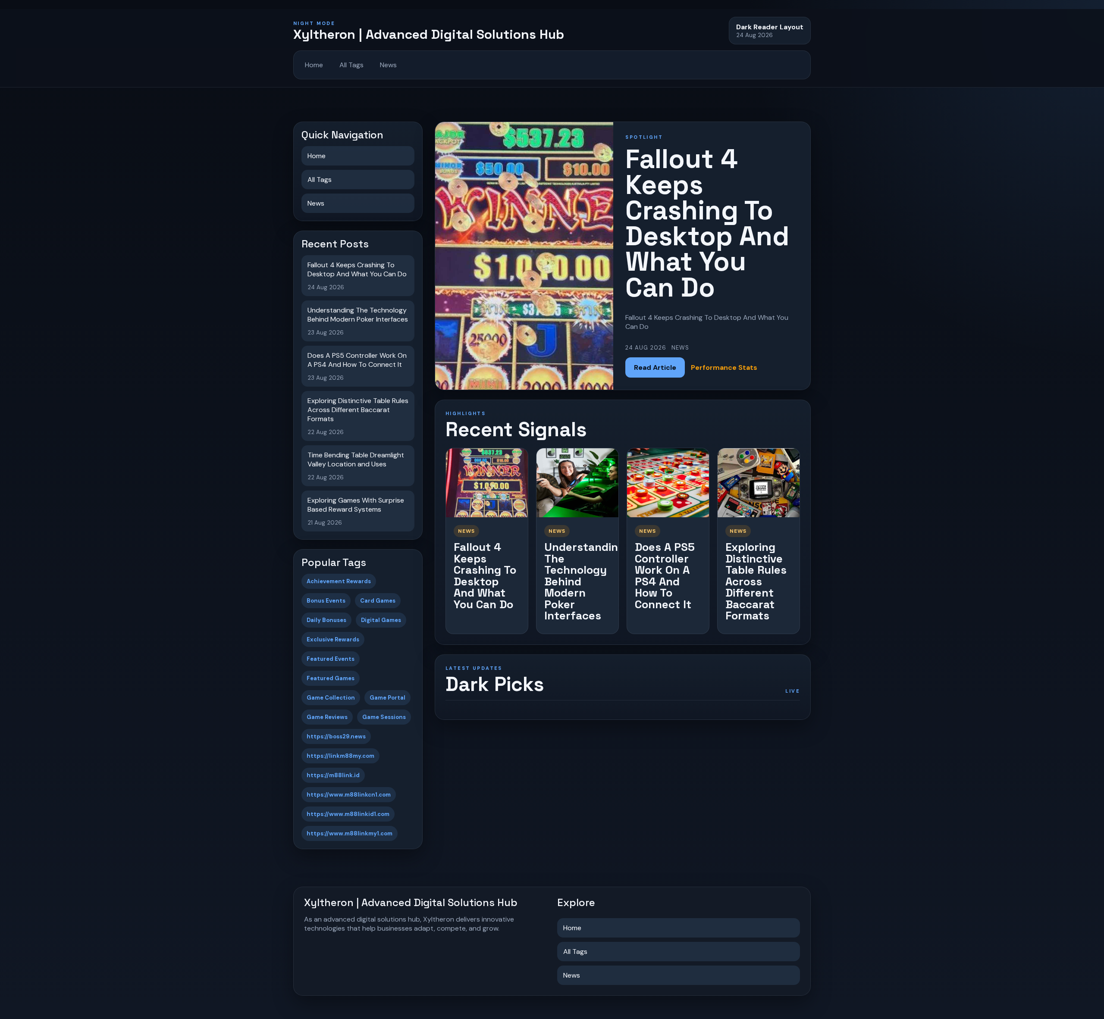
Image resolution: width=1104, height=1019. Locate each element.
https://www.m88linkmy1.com (349, 833)
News (388, 64)
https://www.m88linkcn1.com (349, 794)
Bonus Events (326, 600)
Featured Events (330, 659)
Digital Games (381, 620)
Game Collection (331, 697)
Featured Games (330, 678)
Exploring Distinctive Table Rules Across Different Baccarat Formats (756, 581)
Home (314, 64)
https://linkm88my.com (340, 756)
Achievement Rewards (339, 581)
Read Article (655, 367)
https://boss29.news (336, 736)
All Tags (351, 64)
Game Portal (387, 697)
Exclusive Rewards (333, 639)
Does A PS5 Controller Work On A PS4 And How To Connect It (665, 576)
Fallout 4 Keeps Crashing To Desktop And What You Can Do (485, 576)
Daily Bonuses (326, 620)
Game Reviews (327, 717)
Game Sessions (384, 717)
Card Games (377, 600)
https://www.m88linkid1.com (348, 814)
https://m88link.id (333, 775)
